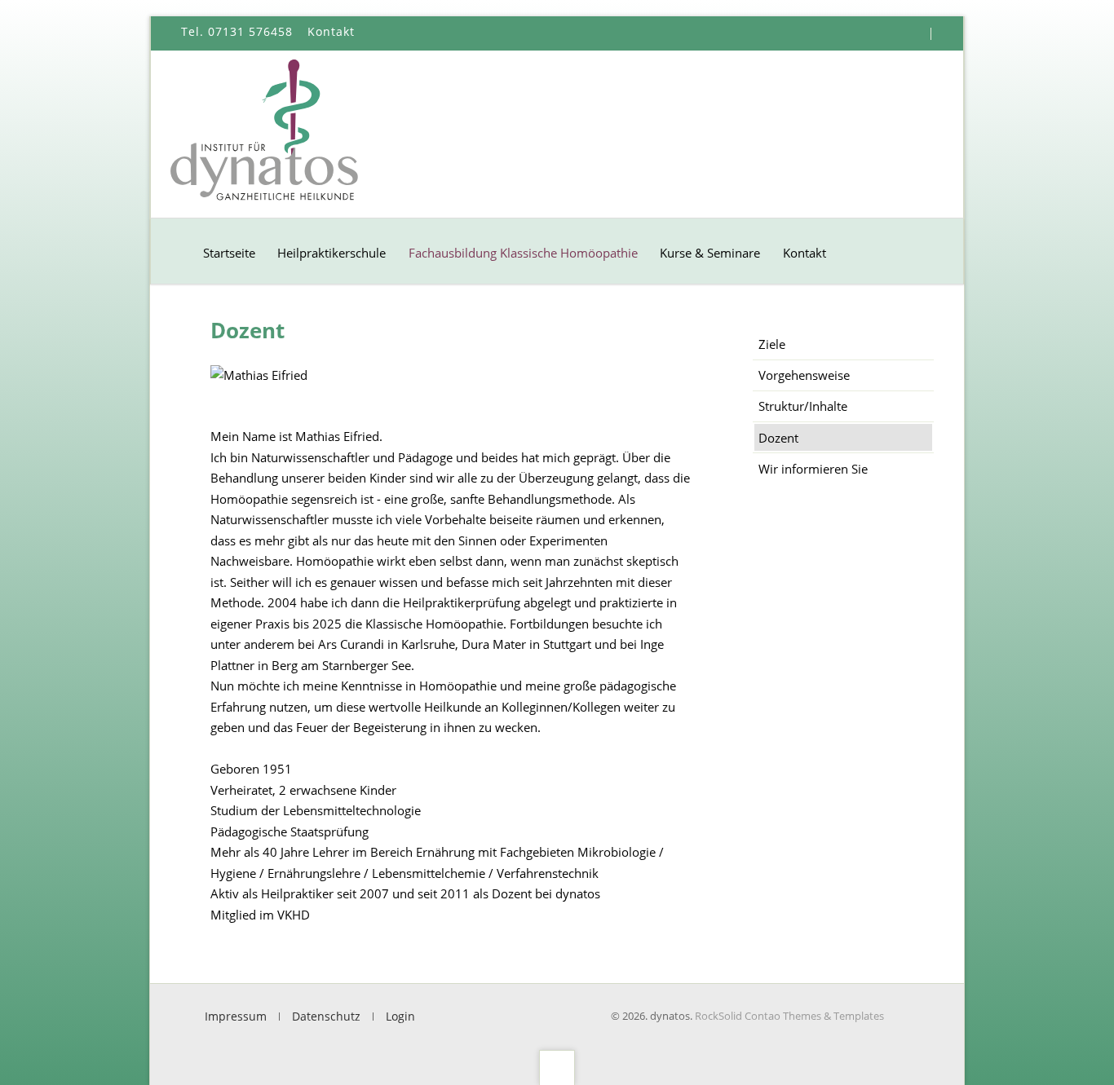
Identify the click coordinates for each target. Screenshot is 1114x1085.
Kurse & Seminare (710, 253)
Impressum (236, 1016)
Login (400, 1016)
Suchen (946, 33)
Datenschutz (326, 1016)
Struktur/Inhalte (802, 406)
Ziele (771, 344)
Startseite (229, 253)
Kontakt (804, 253)
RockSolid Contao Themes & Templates (789, 1015)
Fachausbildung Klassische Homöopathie (523, 253)
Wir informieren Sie (813, 469)
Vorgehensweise (804, 375)
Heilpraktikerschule (331, 253)
